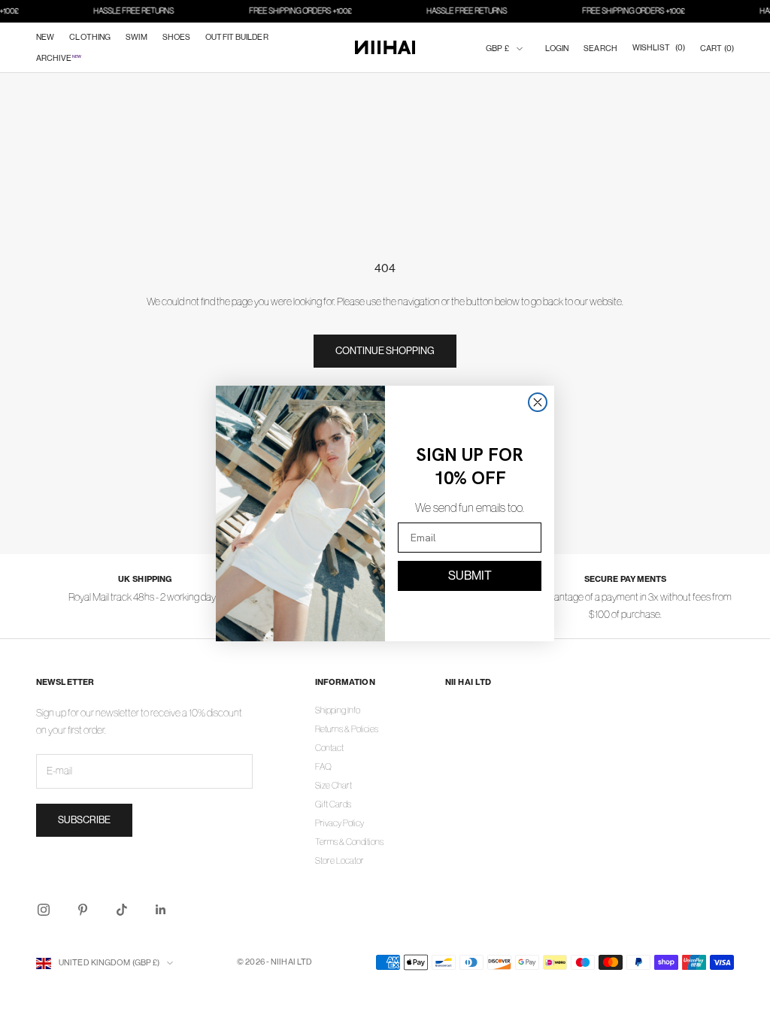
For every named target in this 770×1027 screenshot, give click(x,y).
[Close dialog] (538, 402)
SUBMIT (470, 575)
